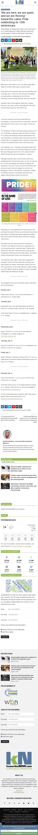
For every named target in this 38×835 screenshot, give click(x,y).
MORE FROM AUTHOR (8, 462)
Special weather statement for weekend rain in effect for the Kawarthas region (21, 469)
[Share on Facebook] (6, 40)
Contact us (17, 811)
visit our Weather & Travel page (21, 546)
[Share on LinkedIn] (2, 40)
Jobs (25, 810)
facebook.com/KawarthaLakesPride (11, 399)
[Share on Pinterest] (13, 40)
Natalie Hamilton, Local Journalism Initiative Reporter (16, 36)
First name (4, 614)
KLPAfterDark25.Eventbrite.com (10, 389)
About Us (20, 810)
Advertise (13, 810)
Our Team (30, 810)
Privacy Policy (25, 811)
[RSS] (33, 803)
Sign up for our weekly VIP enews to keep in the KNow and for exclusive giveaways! (19, 827)
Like (7, 556)
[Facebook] (4, 803)
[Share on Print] (20, 40)
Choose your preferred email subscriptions (13, 625)
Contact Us (19, 790)
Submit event (6, 810)
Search (11, 811)
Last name (4, 620)
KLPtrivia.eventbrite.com (8, 336)
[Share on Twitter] (9, 40)
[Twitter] (14, 803)
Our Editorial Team (19, 792)
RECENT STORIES (7, 459)
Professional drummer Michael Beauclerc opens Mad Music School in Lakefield (9, 418)
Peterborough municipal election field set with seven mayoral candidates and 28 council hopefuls (24, 477)
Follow (19, 556)
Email (4, 609)
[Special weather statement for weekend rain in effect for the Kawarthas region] (5, 469)
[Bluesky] (28, 803)
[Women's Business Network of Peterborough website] (11, 704)
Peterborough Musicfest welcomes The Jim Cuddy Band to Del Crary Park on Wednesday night (28, 419)
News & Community (5, 9)
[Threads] (19, 803)
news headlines (20, 509)
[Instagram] (9, 803)
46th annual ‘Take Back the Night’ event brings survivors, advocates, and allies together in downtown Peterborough (22, 677)
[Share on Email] (17, 40)
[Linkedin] (24, 803)
